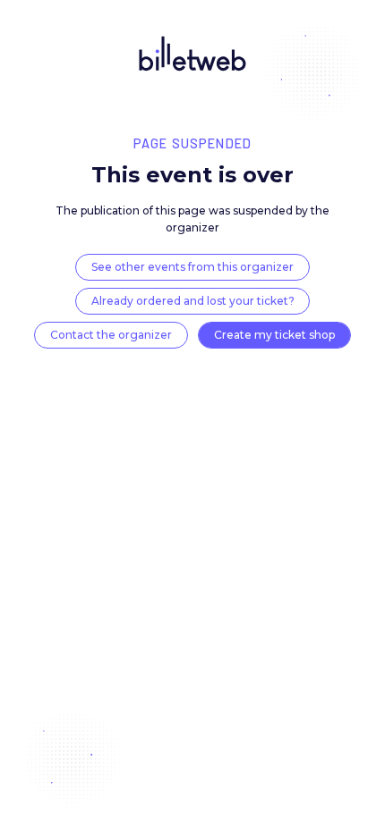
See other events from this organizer (192, 266)
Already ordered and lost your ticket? (193, 300)
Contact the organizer (111, 334)
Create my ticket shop (274, 334)
